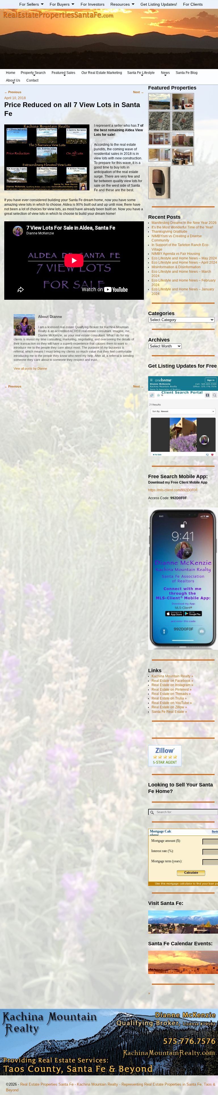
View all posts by (30, 368)
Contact (32, 80)
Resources (120, 4)
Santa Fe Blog (187, 73)
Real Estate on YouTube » (172, 703)
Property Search (33, 73)
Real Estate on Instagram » (172, 685)
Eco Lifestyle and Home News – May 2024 (184, 258)
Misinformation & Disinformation (176, 267)
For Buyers (60, 4)
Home (10, 73)
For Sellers (29, 4)
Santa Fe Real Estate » (169, 712)
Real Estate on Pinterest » (172, 690)
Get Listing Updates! (159, 4)
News (165, 73)
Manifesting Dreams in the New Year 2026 (184, 223)
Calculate (191, 872)
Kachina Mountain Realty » (172, 676)
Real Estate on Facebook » (172, 681)
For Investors (92, 4)
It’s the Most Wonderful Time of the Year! (182, 227)
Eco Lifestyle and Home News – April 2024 (184, 263)
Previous (12, 92)
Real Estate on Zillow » (169, 707)
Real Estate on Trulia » (169, 698)
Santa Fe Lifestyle (141, 73)
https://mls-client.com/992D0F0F (173, 490)
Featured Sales (63, 73)
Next (138, 92)
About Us (13, 80)
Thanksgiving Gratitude (169, 232)
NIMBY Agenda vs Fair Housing (176, 254)
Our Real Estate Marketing (101, 73)
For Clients (193, 4)
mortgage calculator (179, 883)
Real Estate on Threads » (171, 694)
